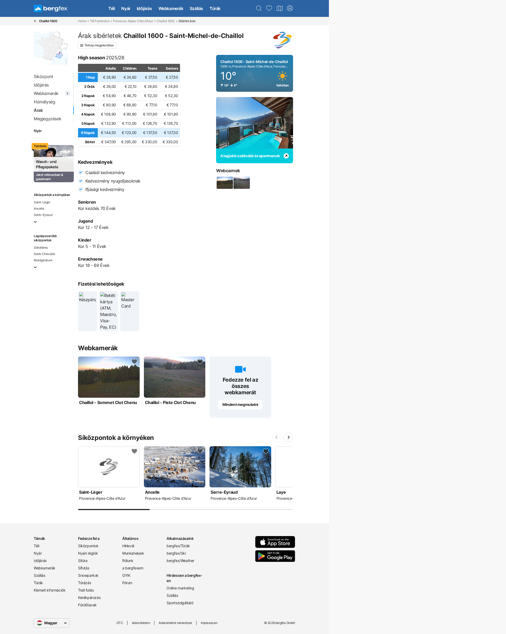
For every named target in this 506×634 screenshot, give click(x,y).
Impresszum (209, 623)
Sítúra (82, 560)
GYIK (126, 575)
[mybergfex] (290, 8)
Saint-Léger (42, 202)
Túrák (215, 8)
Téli (111, 8)
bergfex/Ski (176, 553)
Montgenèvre (43, 260)
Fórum (127, 582)
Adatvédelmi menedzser (175, 623)
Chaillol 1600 (166, 21)
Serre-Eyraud (43, 215)
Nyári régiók (88, 553)
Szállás (196, 8)
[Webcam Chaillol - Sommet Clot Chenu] (224, 183)
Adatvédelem (141, 623)
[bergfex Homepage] (50, 8)
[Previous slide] (276, 437)
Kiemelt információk (49, 590)
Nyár (125, 8)
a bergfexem (132, 568)
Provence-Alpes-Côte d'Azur (133, 21)
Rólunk (127, 560)
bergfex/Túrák (178, 546)
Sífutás (83, 568)
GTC (119, 623)
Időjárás (144, 8)
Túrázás (84, 582)
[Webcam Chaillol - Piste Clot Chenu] (241, 183)
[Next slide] (288, 437)
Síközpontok (88, 546)
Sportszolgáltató (180, 603)
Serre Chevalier (44, 254)
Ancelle (39, 208)
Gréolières (41, 247)
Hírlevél (128, 546)
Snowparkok (88, 575)
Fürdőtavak (87, 605)
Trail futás (86, 590)
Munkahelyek (133, 553)
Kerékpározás (89, 597)
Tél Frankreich (99, 21)
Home (82, 21)
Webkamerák (170, 8)
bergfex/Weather (180, 560)
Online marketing (180, 588)
